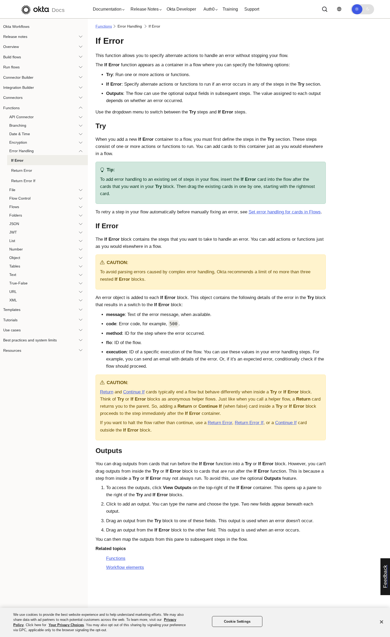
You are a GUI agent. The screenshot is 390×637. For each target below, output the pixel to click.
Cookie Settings (237, 621)
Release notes (15, 36)
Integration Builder (18, 87)
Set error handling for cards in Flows (285, 211)
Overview (11, 47)
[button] (107, 9)
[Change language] (339, 9)
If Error (17, 161)
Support (251, 9)
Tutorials (10, 320)
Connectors (13, 98)
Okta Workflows (16, 26)
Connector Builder (18, 77)
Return (106, 391)
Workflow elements (125, 567)
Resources (12, 350)
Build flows (12, 57)
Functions (11, 108)
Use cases (12, 330)
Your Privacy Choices (66, 625)
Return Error (21, 171)
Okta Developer (181, 9)
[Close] (381, 622)
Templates (11, 310)
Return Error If (23, 181)
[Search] (324, 9)
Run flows (11, 67)
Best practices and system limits (30, 340)
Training (230, 9)
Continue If (134, 391)
